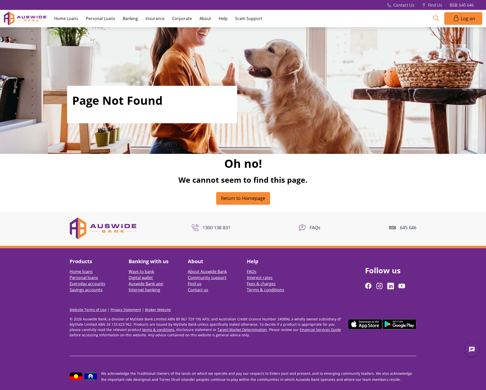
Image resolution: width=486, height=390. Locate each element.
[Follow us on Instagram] (380, 286)
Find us (194, 283)
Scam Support (248, 18)
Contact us (198, 290)
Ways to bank (141, 271)
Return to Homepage (243, 198)
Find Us (435, 5)
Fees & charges (261, 283)
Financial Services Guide (320, 329)
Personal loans (84, 277)
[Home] (103, 228)
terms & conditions (158, 329)
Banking (130, 18)
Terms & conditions (265, 290)
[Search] (436, 18)
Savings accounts (86, 290)
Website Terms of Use (88, 309)
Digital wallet (141, 277)
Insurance (155, 18)
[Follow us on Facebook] (369, 286)
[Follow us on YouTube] (402, 286)
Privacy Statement (126, 309)
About (205, 18)
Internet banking (144, 290)
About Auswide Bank (207, 271)
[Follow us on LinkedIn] (391, 286)
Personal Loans (100, 18)
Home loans (81, 271)
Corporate (182, 18)
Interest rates (260, 277)
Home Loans (66, 18)
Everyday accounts (87, 283)
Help (223, 18)
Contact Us (403, 5)
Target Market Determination (242, 329)
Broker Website (158, 309)
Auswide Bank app (146, 283)
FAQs (251, 271)
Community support (207, 277)
